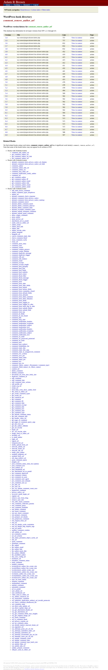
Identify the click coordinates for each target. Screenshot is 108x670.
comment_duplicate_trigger (21, 255)
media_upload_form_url (20, 445)
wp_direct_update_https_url (21, 608)
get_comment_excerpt (19, 405)
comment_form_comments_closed (23, 291)
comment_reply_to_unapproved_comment (26, 352)
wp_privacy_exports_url (20, 621)
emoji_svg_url (16, 386)
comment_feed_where (19, 274)
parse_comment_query (19, 460)
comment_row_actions (19, 354)
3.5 (6, 40)
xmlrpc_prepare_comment (20, 648)
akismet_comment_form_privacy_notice (25, 198)
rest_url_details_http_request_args (23, 526)
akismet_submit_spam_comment (22, 213)
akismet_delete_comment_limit (22, 208)
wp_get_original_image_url (21, 615)
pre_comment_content (19, 475)
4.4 (6, 65)
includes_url (16, 435)
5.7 (6, 102)
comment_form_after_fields (21, 285)
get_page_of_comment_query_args (23, 422)
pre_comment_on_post (19, 477)
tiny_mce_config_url (19, 557)
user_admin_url (17, 591)
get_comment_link (18, 407)
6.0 (6, 110)
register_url (15, 496)
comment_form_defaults (20, 295)
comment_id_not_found (20, 316)
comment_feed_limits (19, 270)
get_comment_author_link (20, 183)
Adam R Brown (14, 2)
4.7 (6, 74)
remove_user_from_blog (20, 498)
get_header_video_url (19, 418)
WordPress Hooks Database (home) (34, 669)
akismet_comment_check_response (23, 196)
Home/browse (25, 10)
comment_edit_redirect (19, 259)
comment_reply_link (19, 348)
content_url (15, 369)
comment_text (16, 361)
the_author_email (17, 547)
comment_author (17, 166)
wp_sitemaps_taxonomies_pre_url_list (24, 634)
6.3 (6, 118)
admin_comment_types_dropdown (23, 192)
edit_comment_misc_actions (21, 382)
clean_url (15, 242)
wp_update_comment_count (21, 638)
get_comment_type (18, 412)
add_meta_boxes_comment (21, 190)
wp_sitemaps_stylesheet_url (21, 633)
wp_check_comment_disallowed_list (24, 602)
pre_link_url (16, 485)
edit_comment (16, 378)
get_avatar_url (16, 395)
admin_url (15, 194)
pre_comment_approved (20, 473)
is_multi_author (17, 437)
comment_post (17, 342)
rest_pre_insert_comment (20, 513)
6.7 (6, 129)
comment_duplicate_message (21, 253)
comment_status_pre (18, 359)
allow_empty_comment (19, 215)
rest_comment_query (19, 505)
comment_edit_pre (18, 257)
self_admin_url (17, 532)
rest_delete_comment (19, 509)
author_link (15, 228)
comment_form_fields (19, 300)
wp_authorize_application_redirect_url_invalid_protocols (31, 600)
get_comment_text (18, 409)
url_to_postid (16, 589)
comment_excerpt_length (20, 264)
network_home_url (18, 448)
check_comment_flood (19, 238)
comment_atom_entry (19, 244)
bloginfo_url (16, 234)
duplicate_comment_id (19, 376)
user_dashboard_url (18, 593)
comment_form (17, 282)
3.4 (6, 38)
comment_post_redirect (19, 344)
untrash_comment (18, 585)
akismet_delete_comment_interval (23, 206)
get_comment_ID (17, 401)
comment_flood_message (20, 278)
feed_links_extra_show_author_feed (24, 390)
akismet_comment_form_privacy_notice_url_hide (28, 164)
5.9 (6, 107)
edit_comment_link (18, 380)
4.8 (6, 77)
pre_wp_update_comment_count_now (24, 488)
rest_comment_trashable (20, 507)
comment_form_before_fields (21, 289)
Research (27, 5)
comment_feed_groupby (20, 266)
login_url (15, 439)
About (8, 5)
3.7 (6, 46)
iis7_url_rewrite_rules (19, 431)
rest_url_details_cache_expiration (23, 524)
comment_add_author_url (20, 152)
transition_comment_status (20, 560)
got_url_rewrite (17, 428)
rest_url (14, 522)
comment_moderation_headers (22, 321)
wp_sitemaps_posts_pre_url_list (22, 629)
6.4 (6, 121)
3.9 (6, 51)
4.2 (6, 60)
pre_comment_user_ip (19, 483)
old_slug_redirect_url (19, 458)
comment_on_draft (18, 337)
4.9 (6, 79)
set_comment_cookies (19, 534)
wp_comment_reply (18, 604)
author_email (16, 225)
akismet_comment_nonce (20, 202)
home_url (15, 430)
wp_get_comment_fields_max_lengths (24, 614)
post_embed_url (17, 467)
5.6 (6, 99)
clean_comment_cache (19, 240)
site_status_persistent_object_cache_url (25, 538)
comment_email (17, 261)
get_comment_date (18, 403)
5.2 (6, 88)
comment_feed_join (18, 268)
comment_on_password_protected (23, 338)
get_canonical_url (18, 397)
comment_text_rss (18, 363)
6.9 (6, 135)
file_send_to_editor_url (19, 392)
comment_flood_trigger (19, 280)
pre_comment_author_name (21, 187)
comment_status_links (19, 357)
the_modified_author (19, 555)
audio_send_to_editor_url (20, 223)
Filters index (46, 10)
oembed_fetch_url (18, 456)
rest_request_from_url (19, 521)
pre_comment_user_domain (21, 481)
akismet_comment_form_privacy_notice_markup (28, 200)
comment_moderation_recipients (22, 323)
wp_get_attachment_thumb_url (22, 610)
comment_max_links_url (20, 171)
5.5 (6, 96)
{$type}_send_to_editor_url (21, 650)
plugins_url (15, 462)
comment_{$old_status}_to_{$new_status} (26, 367)
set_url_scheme (17, 536)
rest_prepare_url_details (20, 517)
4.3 (6, 63)
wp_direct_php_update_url (21, 606)
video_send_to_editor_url (20, 595)
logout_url (15, 441)
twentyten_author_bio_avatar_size (23, 574)
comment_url (16, 175)
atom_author (16, 217)
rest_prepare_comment (19, 515)
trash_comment (17, 562)
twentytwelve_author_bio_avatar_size (24, 578)
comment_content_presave (21, 249)
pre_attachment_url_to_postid (22, 471)
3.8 (6, 49)
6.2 (6, 115)
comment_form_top (18, 312)
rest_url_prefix (17, 528)
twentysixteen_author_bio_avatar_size (24, 572)
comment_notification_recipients (22, 331)
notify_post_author (18, 452)
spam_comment (17, 541)
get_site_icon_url (17, 424)
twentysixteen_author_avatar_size (23, 570)
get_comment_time (18, 411)
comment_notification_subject (22, 333)
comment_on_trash (18, 340)
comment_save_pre (18, 356)
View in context (77, 38)
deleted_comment (18, 373)
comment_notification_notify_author (24, 173)
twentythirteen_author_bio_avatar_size (25, 576)
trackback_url (16, 559)
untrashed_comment (18, 587)
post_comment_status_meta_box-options (25, 464)
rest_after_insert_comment (20, 502)
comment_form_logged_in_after (22, 304)
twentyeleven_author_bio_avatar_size (24, 566)
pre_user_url (16, 486)
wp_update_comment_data (21, 640)
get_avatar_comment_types (21, 393)
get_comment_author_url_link (22, 156)
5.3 (6, 90)
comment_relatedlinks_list (20, 346)
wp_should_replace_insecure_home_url (25, 625)
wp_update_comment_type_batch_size (25, 642)
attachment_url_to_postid (20, 221)
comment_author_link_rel (20, 168)
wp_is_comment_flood (19, 619)
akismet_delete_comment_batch (22, 204)
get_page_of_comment (19, 420)
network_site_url (17, 450)
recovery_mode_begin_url (20, 494)
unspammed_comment (19, 583)
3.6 (6, 43)
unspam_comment (18, 581)
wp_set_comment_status (20, 623)
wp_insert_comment (18, 617)
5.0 (6, 82)
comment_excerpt (18, 263)
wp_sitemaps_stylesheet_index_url (23, 631)
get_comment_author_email (21, 181)
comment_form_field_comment (22, 297)
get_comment (16, 399)
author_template (17, 232)
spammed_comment (18, 543)
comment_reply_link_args (20, 350)
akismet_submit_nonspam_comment (24, 211)
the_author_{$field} (18, 553)
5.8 (6, 104)
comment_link (16, 318)
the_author (15, 545)
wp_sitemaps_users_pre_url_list (22, 636)
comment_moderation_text (21, 327)
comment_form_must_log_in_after (23, 306)
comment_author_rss (19, 170)
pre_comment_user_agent (20, 479)
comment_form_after (19, 283)
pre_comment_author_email (21, 185)
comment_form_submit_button (22, 308)
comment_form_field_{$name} (22, 299)
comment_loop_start (18, 319)
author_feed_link (17, 226)
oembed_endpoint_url (19, 454)
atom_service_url (17, 219)
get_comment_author (19, 177)
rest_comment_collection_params (23, 504)
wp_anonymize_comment (20, 598)
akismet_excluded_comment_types (23, 209)
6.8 (6, 132)
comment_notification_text (21, 335)
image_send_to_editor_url (20, 433)
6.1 (6, 113)
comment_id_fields (18, 314)
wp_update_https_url (19, 644)
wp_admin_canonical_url (20, 596)
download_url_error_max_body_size (24, 374)
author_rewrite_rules (19, 230)
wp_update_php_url (18, 646)
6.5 (6, 124)
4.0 (6, 54)
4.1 (6, 57)
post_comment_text (18, 466)
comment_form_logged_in (20, 302)
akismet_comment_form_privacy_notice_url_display (29, 162)
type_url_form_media (19, 579)
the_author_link (17, 549)
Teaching (17, 5)
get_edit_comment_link (19, 416)
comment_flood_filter (19, 276)
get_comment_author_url (20, 154)
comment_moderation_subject (22, 325)
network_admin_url (18, 447)
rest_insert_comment (19, 511)
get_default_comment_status (21, 414)
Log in (36, 5)
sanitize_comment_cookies (21, 530)
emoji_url (15, 388)
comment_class (17, 245)
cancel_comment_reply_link (21, 236)
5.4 (6, 93)
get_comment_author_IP (20, 179)
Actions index (35, 10)
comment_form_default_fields (22, 293)
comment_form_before (19, 287)
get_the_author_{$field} (20, 426)
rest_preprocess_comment (20, 519)
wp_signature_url (17, 627)
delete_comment (17, 371)
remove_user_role (18, 500)
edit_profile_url (17, 384)
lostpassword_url (17, 443)
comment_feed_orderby (20, 272)
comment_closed (17, 247)
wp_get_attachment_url (19, 612)
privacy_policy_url (18, 492)
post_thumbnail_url (18, 469)
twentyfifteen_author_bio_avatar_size (24, 568)
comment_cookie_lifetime (20, 251)
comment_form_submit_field (21, 310)
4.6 (6, 71)
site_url (14, 540)
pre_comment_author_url (20, 158)
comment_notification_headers (22, 329)
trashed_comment (18, 564)
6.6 (6, 127)
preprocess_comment (19, 490)
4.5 (6, 68)
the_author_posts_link (19, 551)
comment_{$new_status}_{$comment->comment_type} (30, 365)
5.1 (6, 85)
